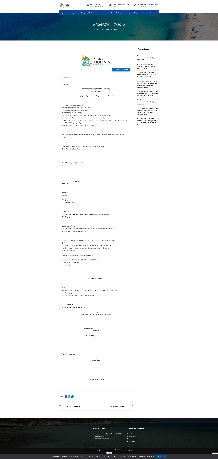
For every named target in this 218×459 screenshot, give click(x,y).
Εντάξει (159, 456)
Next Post (123, 404)
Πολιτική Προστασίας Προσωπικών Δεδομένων (99, 450)
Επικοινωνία (132, 441)
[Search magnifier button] (154, 12)
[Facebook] (66, 396)
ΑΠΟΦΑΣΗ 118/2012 (118, 407)
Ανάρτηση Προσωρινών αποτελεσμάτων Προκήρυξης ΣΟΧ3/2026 (145, 102)
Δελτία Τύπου (132, 436)
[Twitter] (69, 396)
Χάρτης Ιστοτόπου (134, 439)
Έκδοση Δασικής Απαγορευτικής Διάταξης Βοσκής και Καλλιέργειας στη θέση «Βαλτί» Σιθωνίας (147, 93)
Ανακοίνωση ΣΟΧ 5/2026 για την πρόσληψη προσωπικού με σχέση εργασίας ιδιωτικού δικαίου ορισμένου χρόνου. (147, 84)
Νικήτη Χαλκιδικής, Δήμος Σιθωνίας (148, 4)
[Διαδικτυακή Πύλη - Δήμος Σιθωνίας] (65, 5)
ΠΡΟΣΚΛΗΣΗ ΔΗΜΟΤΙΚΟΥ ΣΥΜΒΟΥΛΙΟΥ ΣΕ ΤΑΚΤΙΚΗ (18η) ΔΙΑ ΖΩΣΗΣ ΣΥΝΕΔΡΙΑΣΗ (146, 75)
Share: (61, 396)
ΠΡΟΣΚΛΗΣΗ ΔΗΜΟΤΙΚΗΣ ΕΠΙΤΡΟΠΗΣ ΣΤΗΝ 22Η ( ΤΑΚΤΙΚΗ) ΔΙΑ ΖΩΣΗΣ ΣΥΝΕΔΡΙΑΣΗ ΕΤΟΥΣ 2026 (147, 122)
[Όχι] (216, 456)
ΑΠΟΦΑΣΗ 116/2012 (74, 407)
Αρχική (94, 29)
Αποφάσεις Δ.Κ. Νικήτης (104, 29)
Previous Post (70, 404)
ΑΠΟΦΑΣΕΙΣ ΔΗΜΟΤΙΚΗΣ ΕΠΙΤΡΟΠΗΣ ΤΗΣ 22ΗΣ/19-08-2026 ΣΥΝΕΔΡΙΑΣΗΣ (146, 66)
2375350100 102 (95, 4)
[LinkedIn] (72, 396)
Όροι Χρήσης (128, 450)
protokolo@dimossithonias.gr (120, 4)
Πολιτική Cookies (118, 450)
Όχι (164, 456)
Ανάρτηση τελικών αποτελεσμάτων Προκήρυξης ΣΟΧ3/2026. (145, 58)
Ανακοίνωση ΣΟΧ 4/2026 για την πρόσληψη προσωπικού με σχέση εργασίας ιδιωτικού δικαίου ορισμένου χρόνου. (147, 111)
